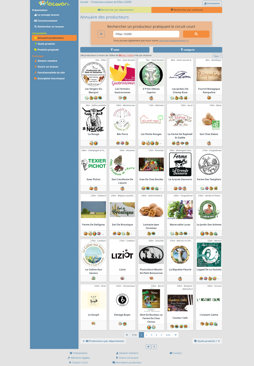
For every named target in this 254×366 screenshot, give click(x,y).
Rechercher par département (117, 9)
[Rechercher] (196, 34)
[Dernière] (175, 335)
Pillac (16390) (127, 55)
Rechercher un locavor (50, 26)
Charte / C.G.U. (80, 362)
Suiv (168, 334)
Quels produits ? (207, 341)
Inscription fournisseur (51, 78)
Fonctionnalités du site (51, 72)
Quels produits (46, 43)
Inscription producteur (129, 362)
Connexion (213, 3)
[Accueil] (54, 3)
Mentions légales (80, 357)
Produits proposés (48, 49)
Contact (177, 353)
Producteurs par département (106, 341)
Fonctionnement (47, 20)
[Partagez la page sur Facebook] (154, 346)
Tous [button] (216, 56)
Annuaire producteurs (50, 38)
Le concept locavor (48, 14)
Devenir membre (47, 60)
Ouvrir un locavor (47, 66)
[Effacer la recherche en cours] (101, 34)
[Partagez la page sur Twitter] (148, 346)
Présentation (79, 353)
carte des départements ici (173, 40)
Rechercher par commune (188, 9)
